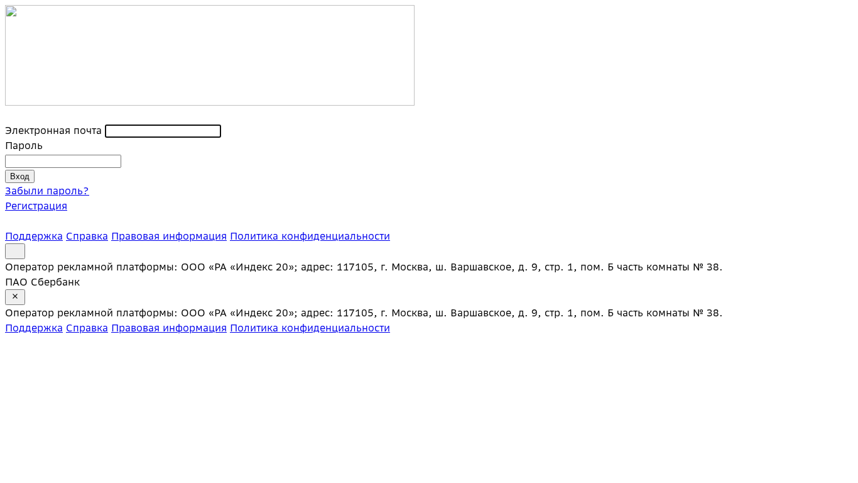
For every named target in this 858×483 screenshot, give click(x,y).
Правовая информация (169, 236)
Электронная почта (53, 130)
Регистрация (36, 205)
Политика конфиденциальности (310, 236)
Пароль (24, 145)
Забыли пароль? (47, 190)
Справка (87, 236)
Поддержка (34, 236)
